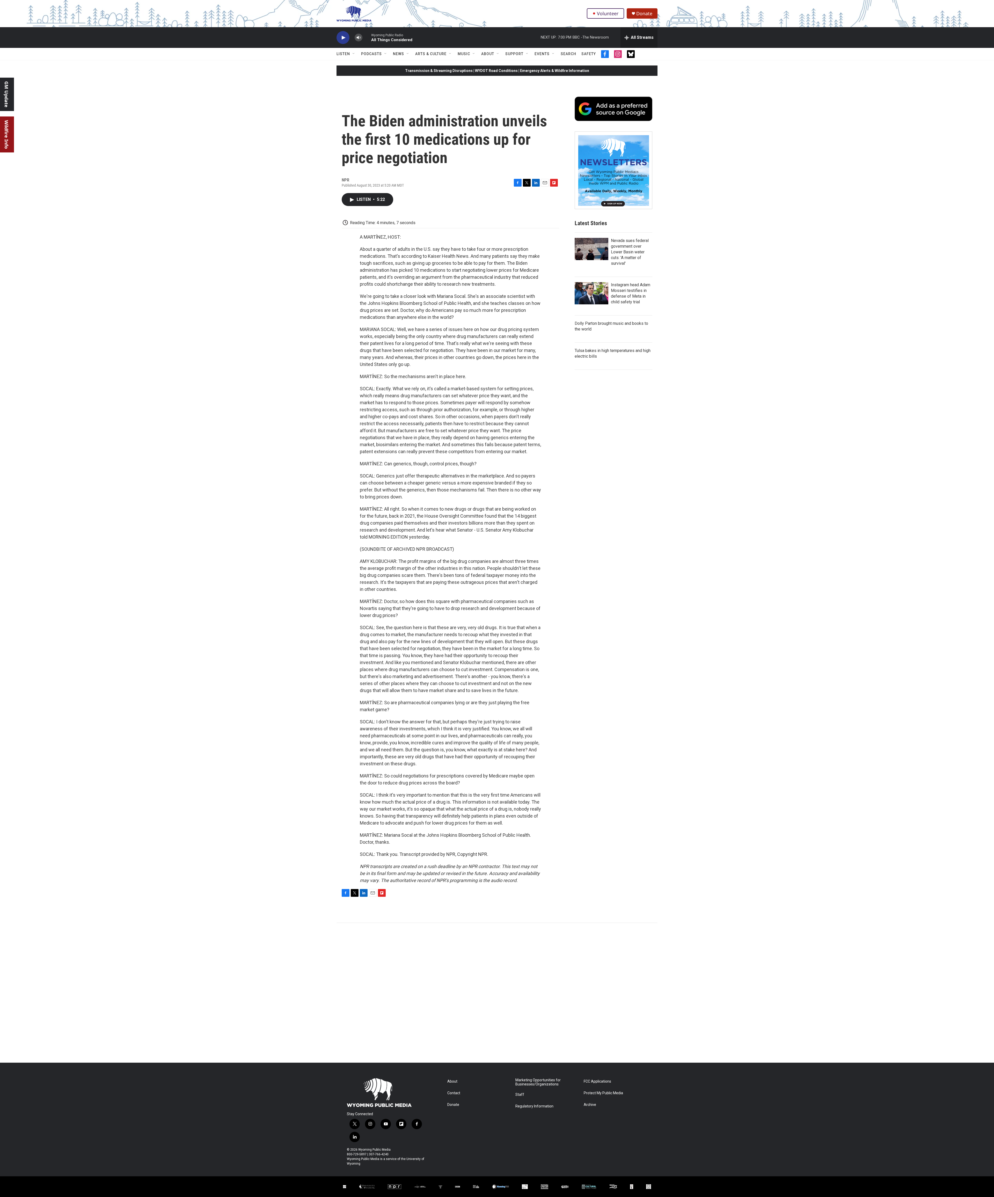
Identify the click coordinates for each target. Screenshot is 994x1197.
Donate (644, 13)
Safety (588, 54)
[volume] (358, 37)
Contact (453, 1093)
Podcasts (371, 54)
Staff (519, 1095)
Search (568, 54)
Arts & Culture (431, 54)
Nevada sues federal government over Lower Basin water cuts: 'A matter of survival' (630, 252)
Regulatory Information (534, 1106)
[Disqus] (497, 993)
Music (464, 54)
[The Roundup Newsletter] (613, 170)
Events (542, 54)
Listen (343, 54)
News (398, 54)
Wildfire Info (6, 134)
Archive (590, 1105)
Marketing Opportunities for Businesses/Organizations (538, 1082)
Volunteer (607, 13)
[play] (343, 38)
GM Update (6, 94)
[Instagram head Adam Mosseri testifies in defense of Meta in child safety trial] (591, 293)
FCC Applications (597, 1081)
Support (514, 54)
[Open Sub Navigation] (354, 54)
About (487, 54)
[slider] (367, 37)
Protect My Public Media (603, 1093)
